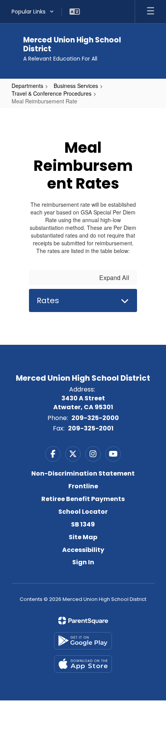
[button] (33, 11)
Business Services (76, 85)
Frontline (83, 486)
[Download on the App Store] (83, 664)
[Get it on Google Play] (83, 641)
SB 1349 (83, 524)
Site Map (83, 537)
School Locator (83, 511)
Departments (27, 85)
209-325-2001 (90, 428)
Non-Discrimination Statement (83, 473)
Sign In (83, 562)
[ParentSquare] (83, 620)
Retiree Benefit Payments (83, 498)
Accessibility (83, 549)
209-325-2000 (95, 417)
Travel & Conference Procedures (51, 93)
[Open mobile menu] (150, 11)
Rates (48, 300)
